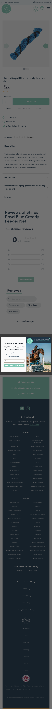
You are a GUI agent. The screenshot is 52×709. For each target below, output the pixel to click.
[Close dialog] (49, 339)
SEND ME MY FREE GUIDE (14, 365)
